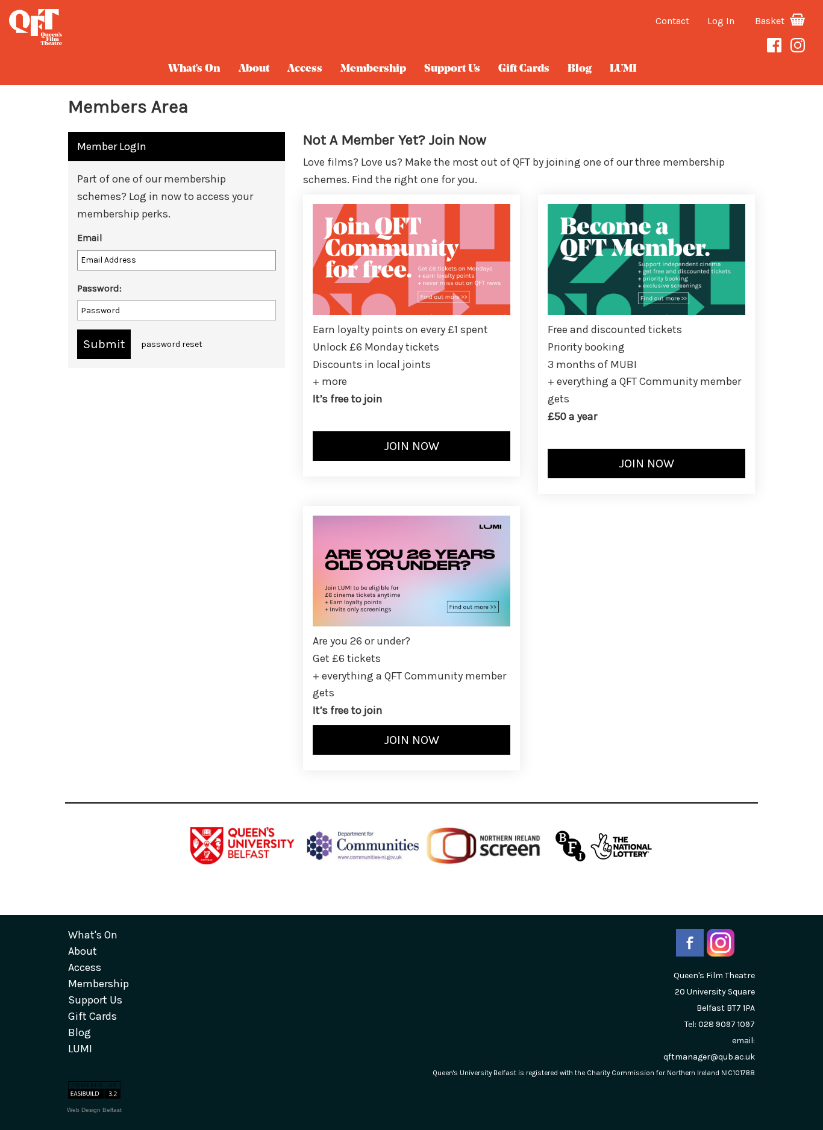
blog (580, 69)
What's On (194, 69)
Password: (99, 288)
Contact (672, 21)
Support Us (452, 69)
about (254, 69)
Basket (771, 21)
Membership (373, 69)
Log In (720, 21)
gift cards (523, 69)
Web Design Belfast (94, 1110)
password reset (171, 344)
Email (89, 237)
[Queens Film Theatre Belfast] (137, 27)
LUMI (623, 69)
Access (304, 69)
